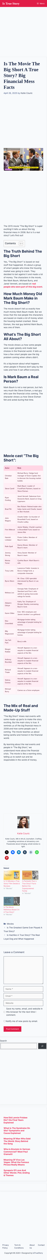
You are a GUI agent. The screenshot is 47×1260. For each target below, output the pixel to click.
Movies (10, 924)
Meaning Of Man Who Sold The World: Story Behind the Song (17, 1141)
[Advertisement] (23, 31)
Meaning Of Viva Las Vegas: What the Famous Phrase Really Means (16, 1162)
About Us (32, 1246)
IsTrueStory (38, 1253)
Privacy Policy (5, 1246)
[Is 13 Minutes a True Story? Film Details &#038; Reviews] (12, 875)
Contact (41, 1245)
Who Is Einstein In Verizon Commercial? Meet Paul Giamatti (17, 1151)
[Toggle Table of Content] (19, 244)
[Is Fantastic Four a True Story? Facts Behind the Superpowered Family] (30, 875)
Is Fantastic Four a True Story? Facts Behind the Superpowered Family (29, 886)
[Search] (42, 1046)
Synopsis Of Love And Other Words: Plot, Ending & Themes (17, 1173)
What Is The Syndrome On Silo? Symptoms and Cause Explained (17, 1130)
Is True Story (11, 3)
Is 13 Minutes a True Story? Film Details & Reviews (12, 883)
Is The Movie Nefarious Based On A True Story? (11, 909)
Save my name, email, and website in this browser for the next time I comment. (24, 1011)
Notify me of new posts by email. (22, 1021)
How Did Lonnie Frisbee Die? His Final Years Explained (15, 1120)
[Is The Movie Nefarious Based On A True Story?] (12, 901)
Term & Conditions (19, 1246)
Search (3, 1041)
